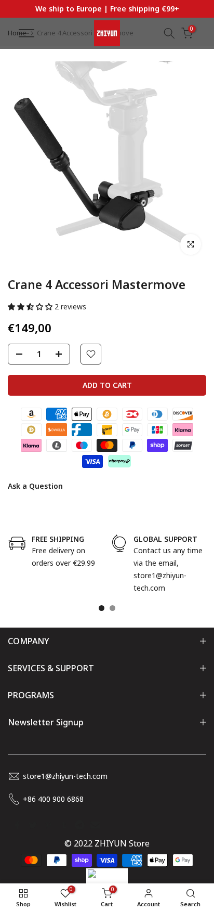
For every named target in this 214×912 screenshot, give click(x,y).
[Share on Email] (95, 825)
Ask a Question (35, 486)
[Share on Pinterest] (48, 825)
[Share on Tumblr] (64, 825)
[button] (31, 306)
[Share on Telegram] (79, 825)
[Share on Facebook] (17, 825)
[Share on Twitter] (32, 825)
